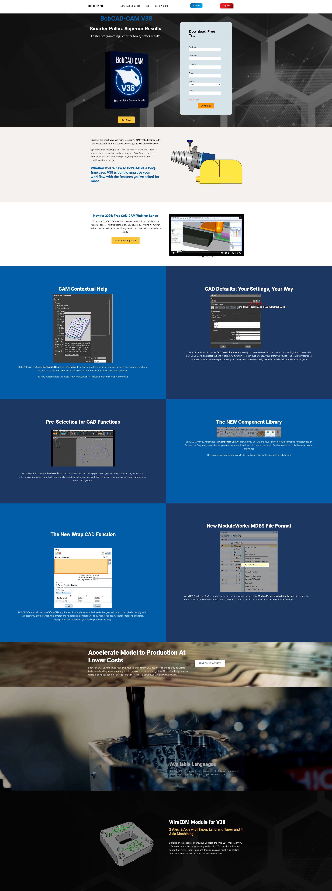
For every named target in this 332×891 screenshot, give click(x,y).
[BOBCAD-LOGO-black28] (95, 5)
